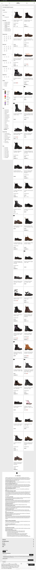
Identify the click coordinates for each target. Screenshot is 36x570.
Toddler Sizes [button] (5, 60)
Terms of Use (14, 556)
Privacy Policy (17, 556)
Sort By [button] (4, 10)
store (9, 508)
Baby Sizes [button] (4, 54)
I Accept (31, 564)
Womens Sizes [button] (5, 34)
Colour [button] (4, 89)
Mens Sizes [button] (4, 44)
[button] (5, 129)
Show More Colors (16, 23)
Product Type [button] (5, 131)
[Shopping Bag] (34, 3)
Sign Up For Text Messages (7, 553)
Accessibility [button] (33, 0)
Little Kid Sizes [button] (5, 66)
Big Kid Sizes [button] (5, 74)
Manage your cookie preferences (5, 565)
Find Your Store (5, 558)
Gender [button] (4, 80)
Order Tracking (5, 0)
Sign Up (4, 551)
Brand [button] (3, 15)
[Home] (18, 3)
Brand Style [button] (4, 20)
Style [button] (3, 108)
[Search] (9, 3)
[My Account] (26, 3)
